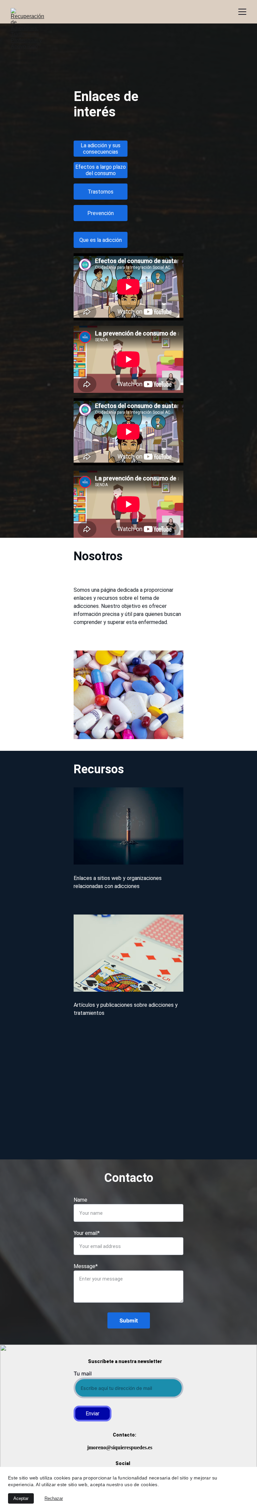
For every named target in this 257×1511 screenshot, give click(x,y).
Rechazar (54, 1498)
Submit (128, 1320)
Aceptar (20, 1498)
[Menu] (242, 12)
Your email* (87, 1233)
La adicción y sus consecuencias (100, 148)
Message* (86, 1266)
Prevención (100, 213)
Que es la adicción (100, 240)
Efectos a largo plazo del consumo (100, 170)
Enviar (92, 1413)
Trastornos (100, 192)
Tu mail (83, 1373)
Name (80, 1200)
